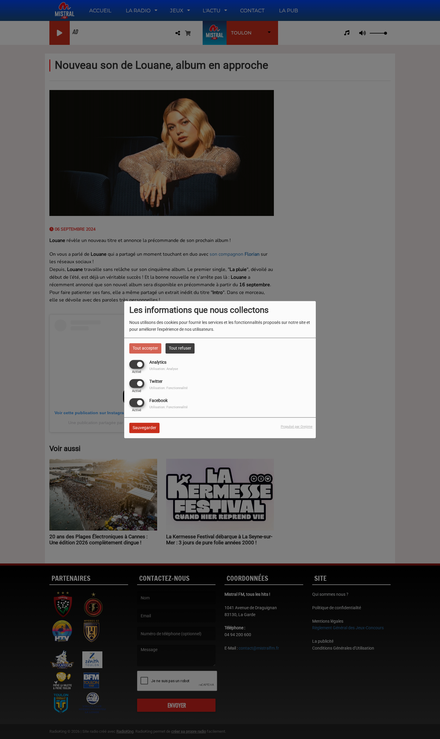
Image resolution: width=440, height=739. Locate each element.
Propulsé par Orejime (296, 427)
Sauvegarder (144, 427)
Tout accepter (145, 348)
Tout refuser (180, 348)
